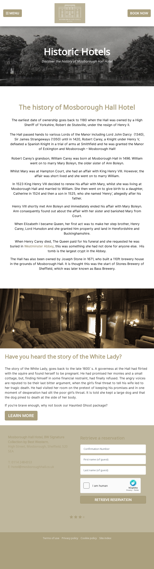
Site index (105, 538)
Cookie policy (89, 538)
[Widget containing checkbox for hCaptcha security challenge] (110, 485)
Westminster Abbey (39, 246)
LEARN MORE (21, 415)
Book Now (139, 13)
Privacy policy (70, 538)
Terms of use (51, 538)
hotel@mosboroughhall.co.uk (32, 467)
